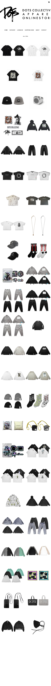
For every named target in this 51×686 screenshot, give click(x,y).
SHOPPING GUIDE (29, 30)
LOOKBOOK (20, 30)
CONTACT (44, 30)
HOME (6, 30)
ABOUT (38, 30)
